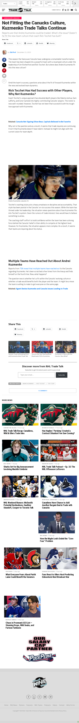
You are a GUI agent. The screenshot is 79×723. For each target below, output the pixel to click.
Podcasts (47, 705)
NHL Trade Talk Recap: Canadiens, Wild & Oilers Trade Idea (18, 432)
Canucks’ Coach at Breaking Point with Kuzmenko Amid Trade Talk (18, 355)
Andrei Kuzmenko (28, 384)
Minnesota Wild (48, 428)
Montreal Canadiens (49, 500)
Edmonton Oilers (10, 428)
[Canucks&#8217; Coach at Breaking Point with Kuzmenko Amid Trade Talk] (19, 347)
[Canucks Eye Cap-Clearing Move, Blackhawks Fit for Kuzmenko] (42, 347)
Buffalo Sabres (11, 620)
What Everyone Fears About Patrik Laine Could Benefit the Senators (21, 575)
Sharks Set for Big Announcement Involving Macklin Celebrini (18, 468)
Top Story (51, 384)
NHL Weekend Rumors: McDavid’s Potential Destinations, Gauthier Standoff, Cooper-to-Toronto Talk (18, 505)
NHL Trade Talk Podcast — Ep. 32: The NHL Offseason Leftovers (58, 468)
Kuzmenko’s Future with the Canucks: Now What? (63, 355)
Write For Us (70, 705)
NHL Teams (38, 705)
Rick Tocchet (40, 384)
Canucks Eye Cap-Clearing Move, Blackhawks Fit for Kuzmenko (42, 355)
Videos (55, 705)
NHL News (7, 464)
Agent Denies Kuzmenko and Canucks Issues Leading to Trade (42, 288)
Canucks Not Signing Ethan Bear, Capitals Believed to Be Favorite (43, 121)
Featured (9, 571)
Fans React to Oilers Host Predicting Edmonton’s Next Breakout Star (58, 575)
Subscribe (61, 375)
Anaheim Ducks (47, 464)
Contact (61, 705)
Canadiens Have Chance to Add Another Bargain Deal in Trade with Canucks (57, 505)
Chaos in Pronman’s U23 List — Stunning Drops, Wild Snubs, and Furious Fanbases (20, 625)
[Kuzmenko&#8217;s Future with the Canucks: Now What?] (65, 347)
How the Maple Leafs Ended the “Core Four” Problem (56, 539)
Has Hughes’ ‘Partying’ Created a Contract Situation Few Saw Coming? (58, 432)
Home (6, 705)
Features (29, 705)
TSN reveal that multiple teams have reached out (40, 268)
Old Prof (13, 52)
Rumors (21, 705)
